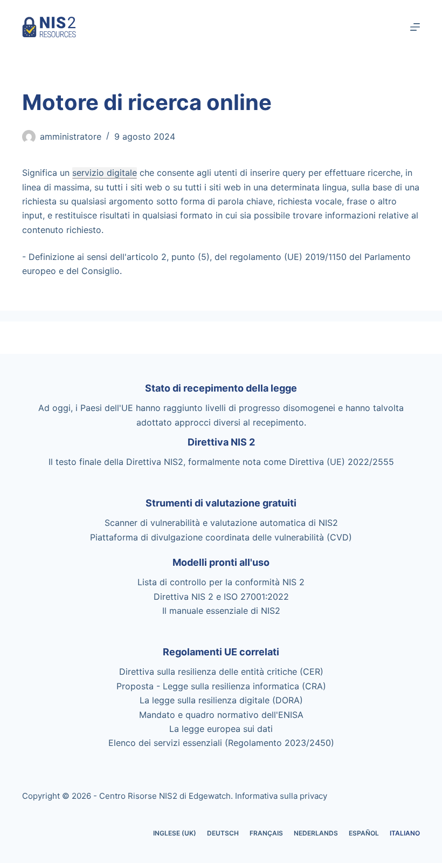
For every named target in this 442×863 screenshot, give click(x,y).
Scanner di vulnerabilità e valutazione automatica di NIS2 (221, 522)
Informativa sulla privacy (281, 796)
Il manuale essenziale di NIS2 (221, 610)
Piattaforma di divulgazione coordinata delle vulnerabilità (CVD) (221, 537)
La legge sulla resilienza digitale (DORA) (221, 700)
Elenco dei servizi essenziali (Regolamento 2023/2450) (221, 742)
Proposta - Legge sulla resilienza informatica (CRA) (221, 686)
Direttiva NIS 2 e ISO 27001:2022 (221, 596)
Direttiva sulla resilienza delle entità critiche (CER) (221, 671)
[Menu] (415, 27)
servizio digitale (104, 172)
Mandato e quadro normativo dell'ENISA (221, 714)
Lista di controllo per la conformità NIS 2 (221, 582)
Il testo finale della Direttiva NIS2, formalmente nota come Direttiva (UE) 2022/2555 (221, 461)
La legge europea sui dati (221, 728)
